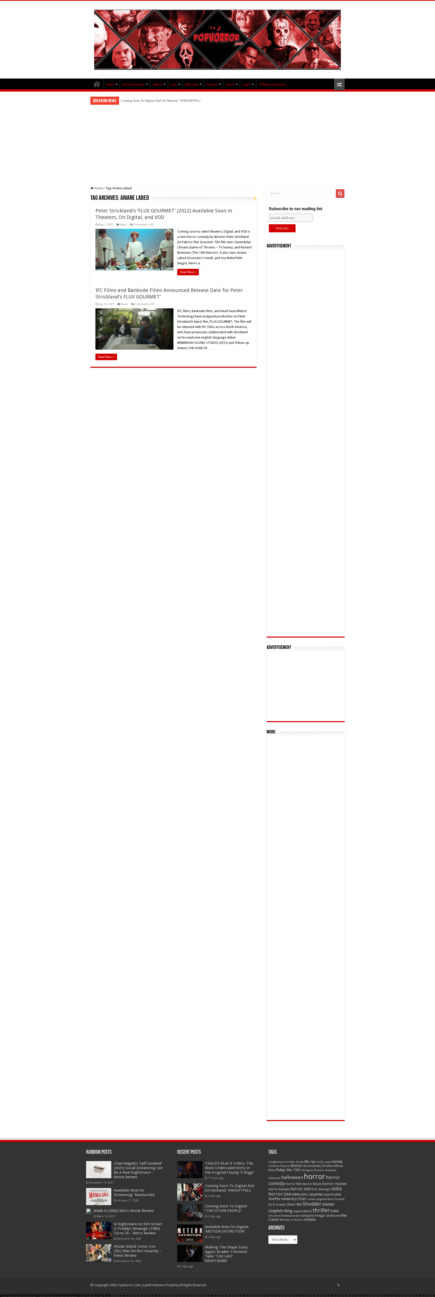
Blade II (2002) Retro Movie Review (124, 1210)
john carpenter (312, 1194)
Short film (294, 1204)
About (230, 84)
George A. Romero (312, 1170)
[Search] (340, 193)
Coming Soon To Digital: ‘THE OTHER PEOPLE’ (226, 1208)
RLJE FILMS (298, 1199)
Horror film (294, 1184)
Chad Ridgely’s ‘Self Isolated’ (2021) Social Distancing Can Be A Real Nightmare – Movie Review (138, 1170)
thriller (321, 1210)
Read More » (188, 272)
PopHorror (96, 84)
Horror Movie (311, 1184)
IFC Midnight (322, 1189)
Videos (158, 84)
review (286, 1199)
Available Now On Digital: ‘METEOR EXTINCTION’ (227, 1229)
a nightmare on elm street (286, 1162)
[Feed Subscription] (255, 198)
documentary (312, 1166)
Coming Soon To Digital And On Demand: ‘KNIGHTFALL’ (161, 100)
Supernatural (302, 1211)
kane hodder (333, 1194)
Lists (174, 84)
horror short (302, 1189)
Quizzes (212, 84)
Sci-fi (271, 1204)
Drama (328, 1166)
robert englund (317, 1199)
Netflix (274, 1199)
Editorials (191, 84)
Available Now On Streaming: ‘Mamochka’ (134, 1192)
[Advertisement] (217, 142)
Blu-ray (309, 1162)
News (110, 84)
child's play (323, 1162)
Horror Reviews (134, 84)
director (296, 1166)
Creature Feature (279, 1166)
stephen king (280, 1210)
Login (247, 84)
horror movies (334, 1183)
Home (98, 188)
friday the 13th (288, 1170)
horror (314, 1176)
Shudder (312, 1204)
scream (280, 1204)
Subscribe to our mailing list (295, 209)
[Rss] (338, 1285)
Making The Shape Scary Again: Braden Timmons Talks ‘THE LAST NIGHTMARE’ (226, 1254)
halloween (292, 1177)
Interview (291, 1194)
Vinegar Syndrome (327, 1215)
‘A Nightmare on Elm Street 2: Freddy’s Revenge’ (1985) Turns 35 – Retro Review (138, 1228)
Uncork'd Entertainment (284, 1215)
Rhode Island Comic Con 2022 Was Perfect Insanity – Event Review (137, 1251)
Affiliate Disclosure (272, 84)
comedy (337, 1162)
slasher (328, 1204)
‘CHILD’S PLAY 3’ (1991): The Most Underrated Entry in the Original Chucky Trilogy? (229, 1168)
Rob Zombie (336, 1199)
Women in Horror (291, 1219)
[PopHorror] (217, 39)
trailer (335, 1211)
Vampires (307, 1215)
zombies (309, 1219)
